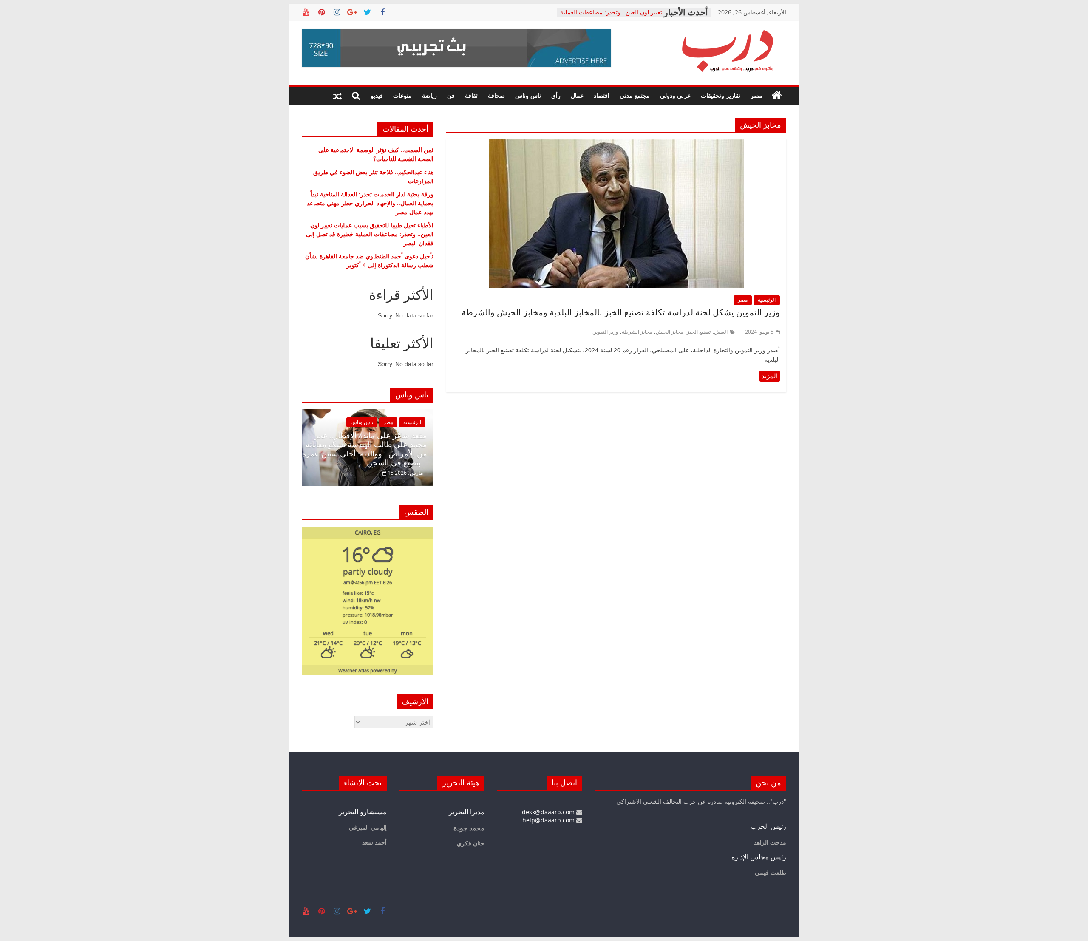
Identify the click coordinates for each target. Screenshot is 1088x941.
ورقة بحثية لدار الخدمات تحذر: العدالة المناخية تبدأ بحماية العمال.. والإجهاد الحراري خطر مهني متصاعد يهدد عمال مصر (370, 203)
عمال (577, 95)
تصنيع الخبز (699, 331)
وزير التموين (605, 331)
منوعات (402, 95)
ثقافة (471, 95)
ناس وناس (528, 95)
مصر (756, 95)
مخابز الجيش (669, 331)
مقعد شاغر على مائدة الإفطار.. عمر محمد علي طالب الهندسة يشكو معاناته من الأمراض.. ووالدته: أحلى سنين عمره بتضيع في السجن (364, 449)
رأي (556, 95)
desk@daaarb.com (549, 812)
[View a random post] (337, 96)
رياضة (429, 95)
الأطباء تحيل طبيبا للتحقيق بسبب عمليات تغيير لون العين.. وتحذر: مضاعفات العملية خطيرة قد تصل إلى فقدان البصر (370, 234)
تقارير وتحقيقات (720, 95)
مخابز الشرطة (637, 331)
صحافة (496, 95)
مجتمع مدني (635, 95)
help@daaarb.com (549, 820)
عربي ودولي (675, 95)
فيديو (377, 95)
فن (451, 95)
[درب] (777, 96)
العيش (721, 331)
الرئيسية (767, 299)
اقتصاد (601, 95)
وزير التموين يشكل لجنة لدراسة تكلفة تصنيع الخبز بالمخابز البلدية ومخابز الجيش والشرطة (619, 312)
